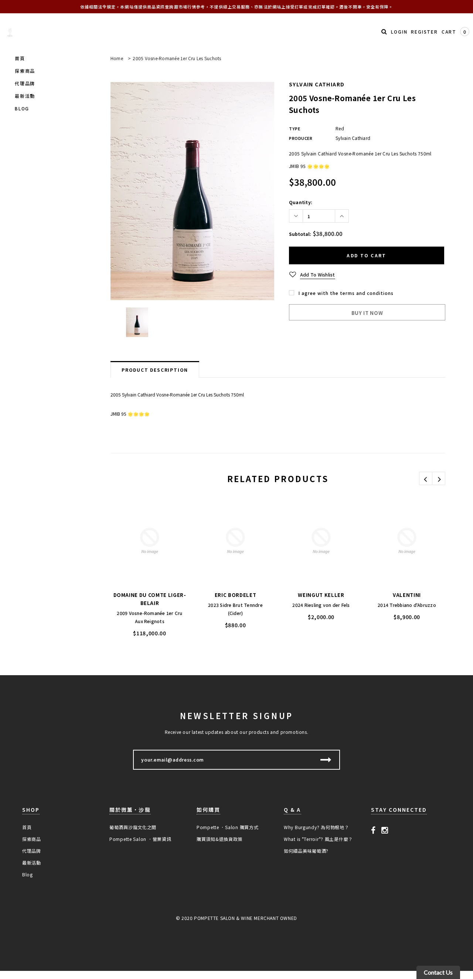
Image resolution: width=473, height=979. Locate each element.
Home (116, 58)
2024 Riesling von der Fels (321, 605)
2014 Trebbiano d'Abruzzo (407, 605)
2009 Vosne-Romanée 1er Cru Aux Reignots (149, 617)
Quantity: (300, 202)
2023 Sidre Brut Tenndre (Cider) (235, 609)
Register (424, 31)
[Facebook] (373, 829)
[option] (192, 191)
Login (399, 31)
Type (294, 128)
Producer (300, 138)
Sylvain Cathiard (316, 84)
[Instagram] (384, 829)
